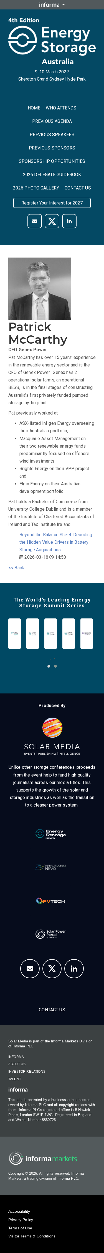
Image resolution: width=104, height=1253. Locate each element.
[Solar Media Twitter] (52, 221)
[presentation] (50, 658)
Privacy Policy (20, 1219)
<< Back (16, 567)
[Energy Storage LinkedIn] (74, 969)
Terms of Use (20, 1228)
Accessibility (19, 1211)
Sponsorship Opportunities (52, 161)
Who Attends (61, 108)
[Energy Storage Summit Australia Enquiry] (34, 221)
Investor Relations (26, 1072)
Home (34, 108)
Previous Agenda (52, 121)
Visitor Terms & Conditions (31, 1236)
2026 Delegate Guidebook (52, 174)
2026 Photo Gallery (36, 188)
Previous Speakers (52, 134)
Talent (14, 1079)
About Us (17, 1064)
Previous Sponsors (52, 148)
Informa (16, 1057)
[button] (48, 666)
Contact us (78, 188)
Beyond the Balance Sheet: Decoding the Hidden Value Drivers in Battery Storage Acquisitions (55, 542)
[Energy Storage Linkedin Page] (69, 221)
